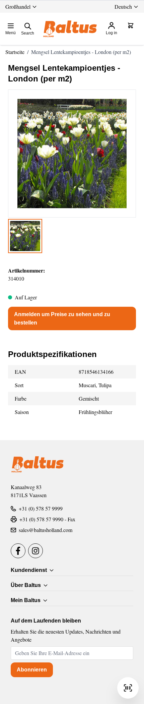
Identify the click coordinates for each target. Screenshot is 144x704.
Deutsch (123, 6)
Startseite (14, 51)
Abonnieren (32, 669)
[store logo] (70, 28)
